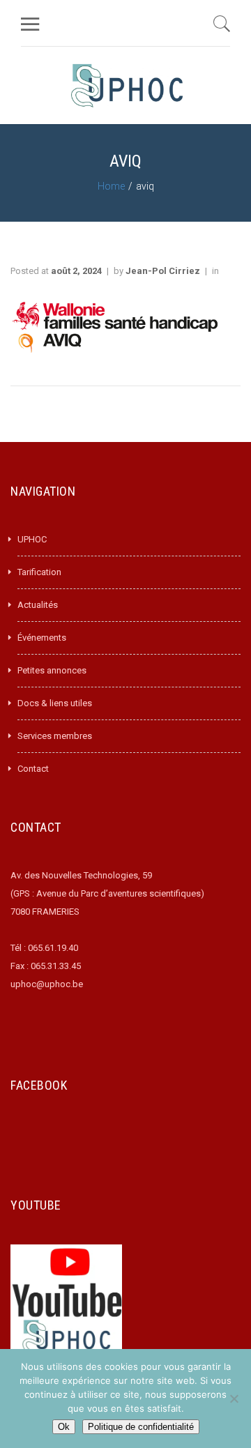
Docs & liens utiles (54, 703)
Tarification (39, 572)
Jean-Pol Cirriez (163, 271)
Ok (64, 1427)
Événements (41, 637)
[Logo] (127, 85)
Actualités (37, 605)
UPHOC (32, 539)
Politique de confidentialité (141, 1427)
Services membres (54, 736)
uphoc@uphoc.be (46, 984)
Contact (33, 768)
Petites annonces (51, 670)
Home (111, 186)
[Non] (234, 1398)
